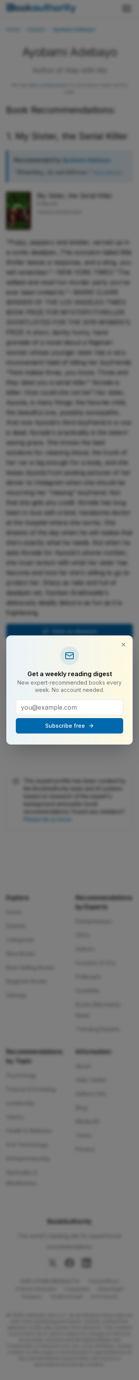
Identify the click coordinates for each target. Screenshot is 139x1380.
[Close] (123, 644)
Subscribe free (65, 725)
